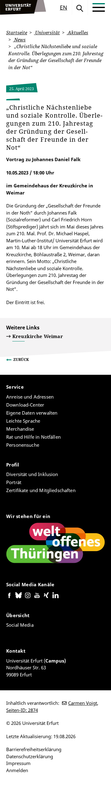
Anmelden (17, 770)
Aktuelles (77, 32)
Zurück (21, 359)
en (63, 7)
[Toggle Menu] (98, 7)
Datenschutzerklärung (29, 756)
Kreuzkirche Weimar (37, 336)
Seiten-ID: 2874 (22, 710)
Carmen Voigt (82, 703)
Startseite (16, 32)
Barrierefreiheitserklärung (33, 749)
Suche (80, 7)
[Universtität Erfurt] (23, 7)
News (19, 39)
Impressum (18, 763)
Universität (47, 32)
